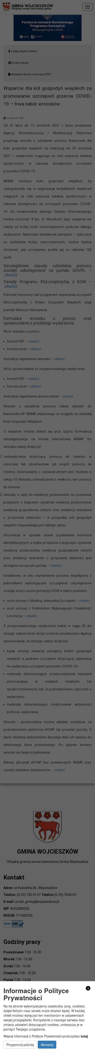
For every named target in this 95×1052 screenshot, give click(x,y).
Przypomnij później (20, 1044)
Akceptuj (47, 1044)
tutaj (84, 1036)
